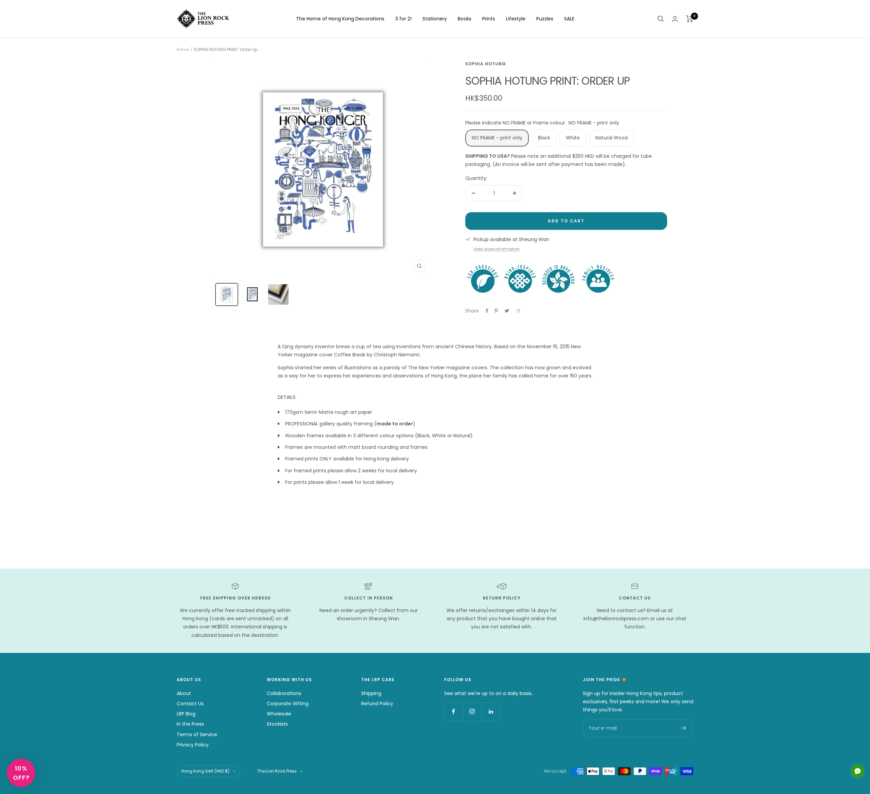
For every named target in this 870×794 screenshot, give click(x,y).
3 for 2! (403, 18)
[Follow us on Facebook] (453, 711)
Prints (488, 18)
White (573, 137)
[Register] (683, 728)
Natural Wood (611, 137)
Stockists (277, 724)
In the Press (190, 724)
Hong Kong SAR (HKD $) (205, 771)
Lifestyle (515, 18)
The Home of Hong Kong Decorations (340, 18)
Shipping (371, 693)
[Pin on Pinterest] (496, 310)
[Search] (661, 19)
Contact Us (190, 703)
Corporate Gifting (288, 703)
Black (544, 137)
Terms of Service (197, 734)
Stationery (434, 18)
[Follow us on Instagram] (472, 711)
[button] (21, 773)
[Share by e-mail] (518, 311)
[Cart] (689, 18)
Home (183, 49)
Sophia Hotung (485, 64)
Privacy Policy (193, 744)
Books (464, 18)
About (184, 693)
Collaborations (284, 693)
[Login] (675, 19)
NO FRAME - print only (497, 137)
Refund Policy (377, 703)
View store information (496, 249)
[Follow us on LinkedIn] (491, 711)
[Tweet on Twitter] (507, 310)
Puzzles (544, 18)
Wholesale (279, 713)
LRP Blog (186, 713)
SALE (569, 18)
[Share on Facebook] (487, 310)
